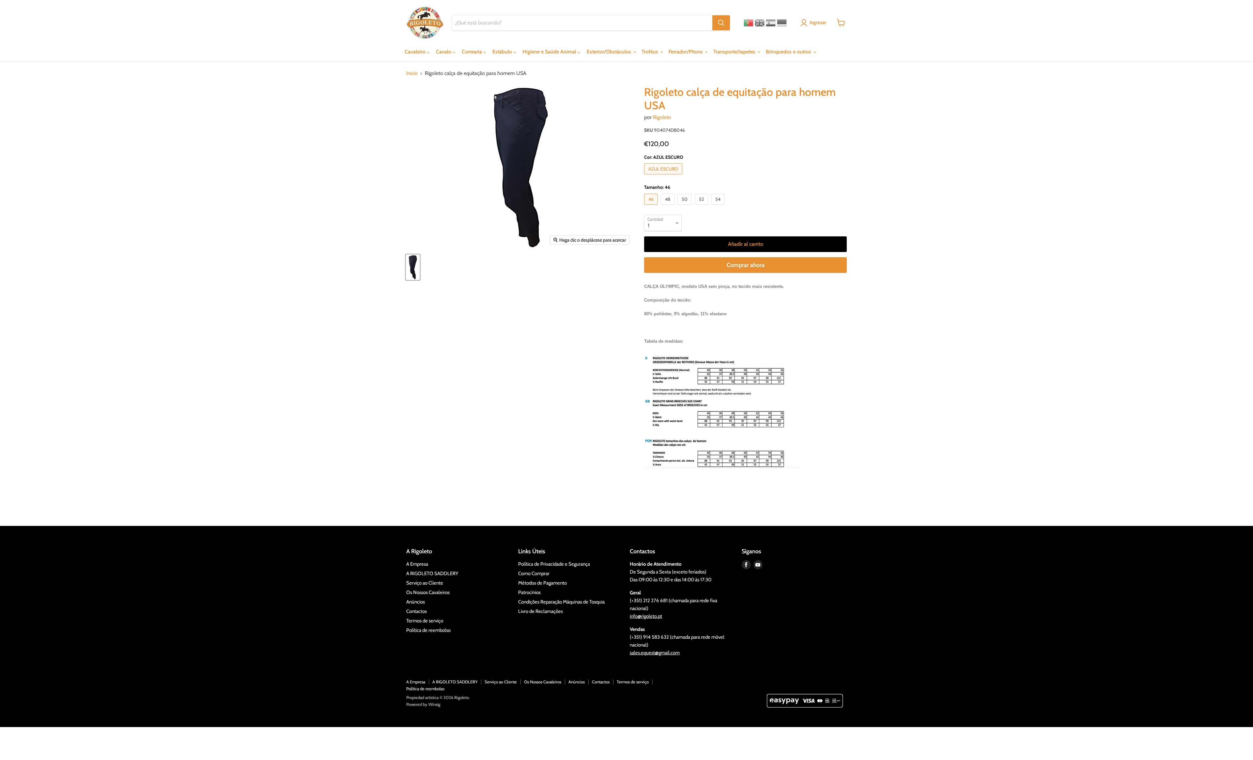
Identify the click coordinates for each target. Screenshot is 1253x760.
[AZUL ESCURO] (664, 176)
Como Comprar (533, 573)
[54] (718, 206)
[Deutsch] (781, 22)
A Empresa (417, 564)
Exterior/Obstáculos (609, 52)
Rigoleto (662, 117)
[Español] (770, 22)
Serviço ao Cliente (424, 583)
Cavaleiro (416, 52)
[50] (685, 206)
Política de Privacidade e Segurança (554, 564)
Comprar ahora (746, 265)
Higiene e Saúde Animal (550, 52)
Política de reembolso (428, 630)
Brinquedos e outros (789, 52)
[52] (702, 206)
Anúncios (415, 602)
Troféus (650, 52)
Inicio (412, 73)
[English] (759, 22)
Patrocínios (529, 592)
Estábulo (502, 52)
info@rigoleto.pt (646, 616)
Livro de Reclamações (540, 611)
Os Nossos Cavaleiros (428, 592)
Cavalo (444, 52)
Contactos (416, 611)
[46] (651, 206)
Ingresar (818, 22)
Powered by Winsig (423, 704)
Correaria (472, 52)
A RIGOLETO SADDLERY (432, 573)
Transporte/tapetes (735, 52)
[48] (668, 206)
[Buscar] (721, 22)
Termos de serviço (424, 621)
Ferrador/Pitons (686, 52)
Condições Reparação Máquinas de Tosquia (561, 602)
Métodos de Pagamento (542, 583)
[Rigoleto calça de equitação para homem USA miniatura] (413, 267)
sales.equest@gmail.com (655, 653)
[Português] (748, 22)
